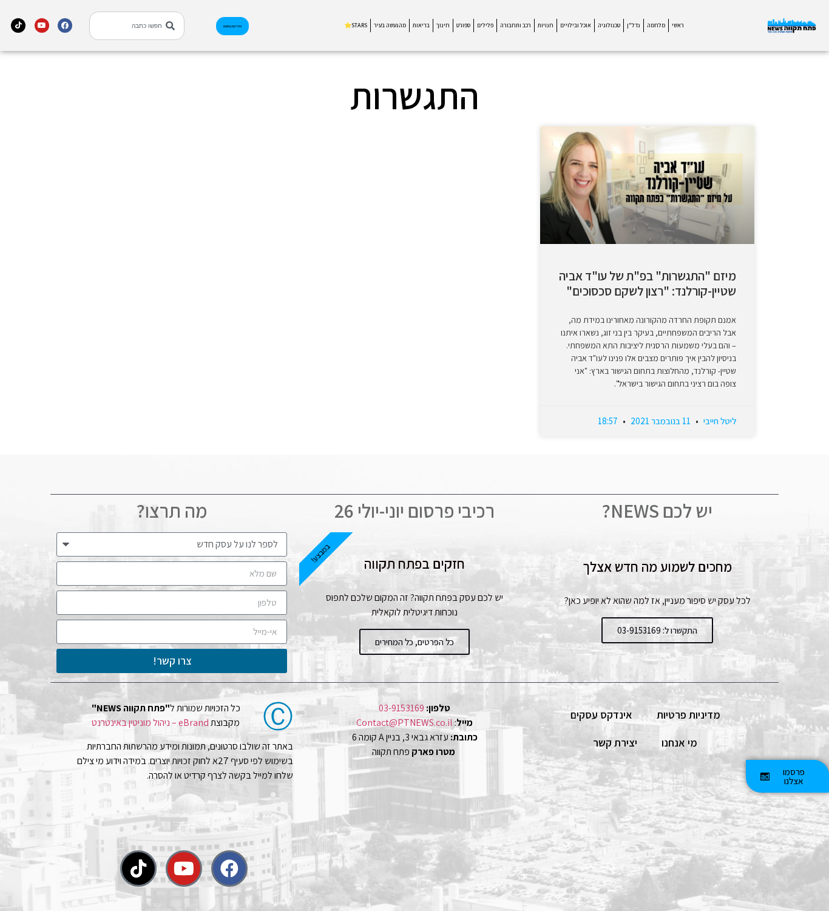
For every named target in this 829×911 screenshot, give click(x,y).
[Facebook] (65, 25)
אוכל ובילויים (575, 25)
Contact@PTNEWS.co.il (404, 722)
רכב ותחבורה (515, 25)
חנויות (545, 25)
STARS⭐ (355, 25)
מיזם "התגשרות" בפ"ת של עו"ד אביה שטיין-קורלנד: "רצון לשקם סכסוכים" (647, 283)
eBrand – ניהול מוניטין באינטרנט (150, 722)
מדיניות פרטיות (688, 715)
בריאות (421, 25)
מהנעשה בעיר (390, 25)
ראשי (678, 25)
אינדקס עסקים (601, 715)
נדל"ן (633, 25)
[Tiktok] (18, 25)
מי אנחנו (679, 743)
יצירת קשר (615, 743)
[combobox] (136, 26)
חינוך (443, 25)
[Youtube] (42, 25)
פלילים (485, 25)
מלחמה (656, 25)
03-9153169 (401, 708)
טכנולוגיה (609, 25)
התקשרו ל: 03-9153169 (657, 630)
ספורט (463, 25)
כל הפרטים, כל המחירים (414, 642)
